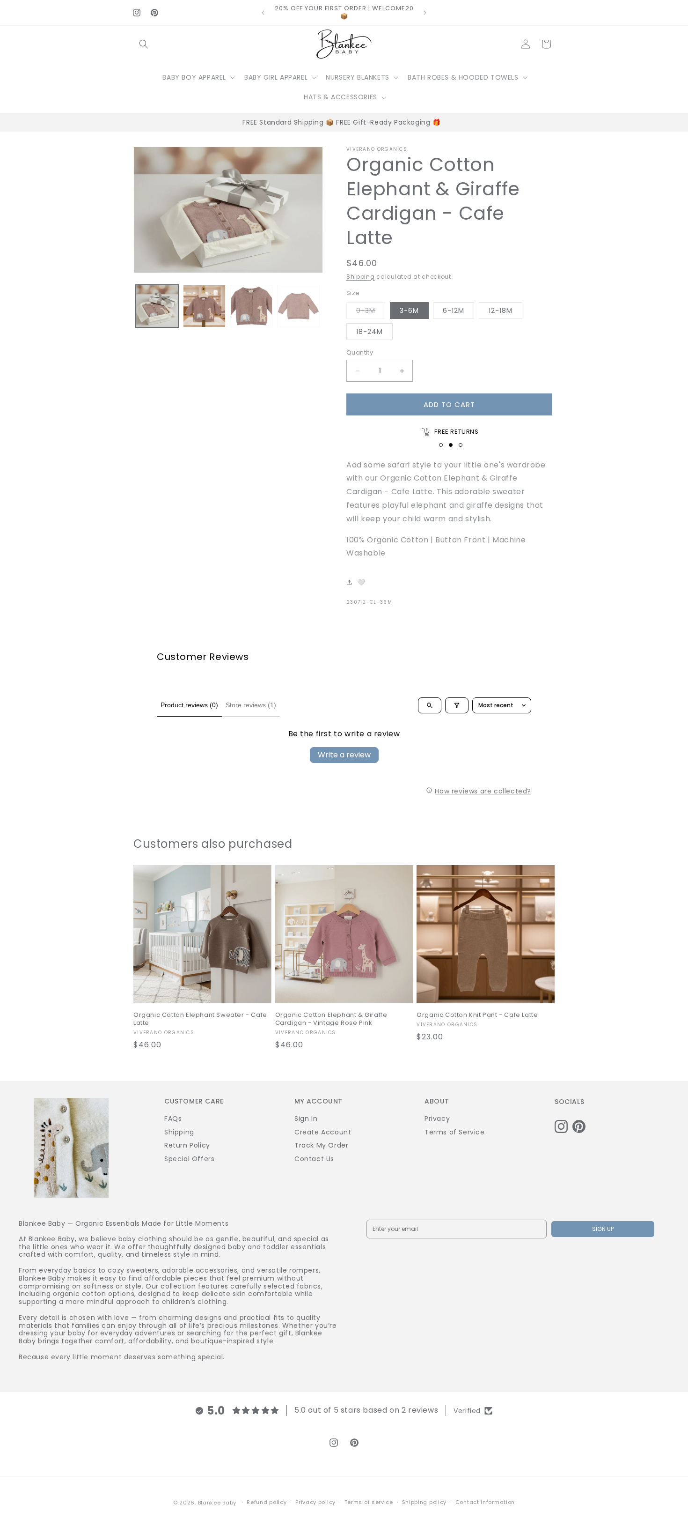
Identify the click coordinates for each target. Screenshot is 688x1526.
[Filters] (456, 705)
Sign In (305, 1118)
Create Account (322, 1132)
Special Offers (189, 1158)
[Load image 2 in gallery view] (204, 306)
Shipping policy (424, 1502)
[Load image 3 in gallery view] (251, 306)
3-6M (409, 310)
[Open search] (429, 705)
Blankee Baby (217, 1502)
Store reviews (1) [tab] (251, 705)
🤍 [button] (361, 582)
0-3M (370, 312)
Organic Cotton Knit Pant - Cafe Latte (477, 1015)
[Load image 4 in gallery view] (298, 306)
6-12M (453, 310)
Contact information (485, 1502)
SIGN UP (603, 1229)
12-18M (500, 310)
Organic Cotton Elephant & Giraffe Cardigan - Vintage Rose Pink (331, 1019)
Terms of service (368, 1502)
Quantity (359, 352)
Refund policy (266, 1502)
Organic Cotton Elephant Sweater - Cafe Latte (200, 1019)
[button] (143, 44)
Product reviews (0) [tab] (189, 705)
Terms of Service (455, 1132)
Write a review (344, 754)
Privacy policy (315, 1502)
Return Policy (187, 1145)
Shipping (360, 277)
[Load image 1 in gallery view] (157, 306)
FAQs (173, 1118)
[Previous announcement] (263, 13)
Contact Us (314, 1158)
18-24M (369, 331)
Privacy (437, 1118)
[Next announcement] (425, 13)
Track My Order (321, 1145)
